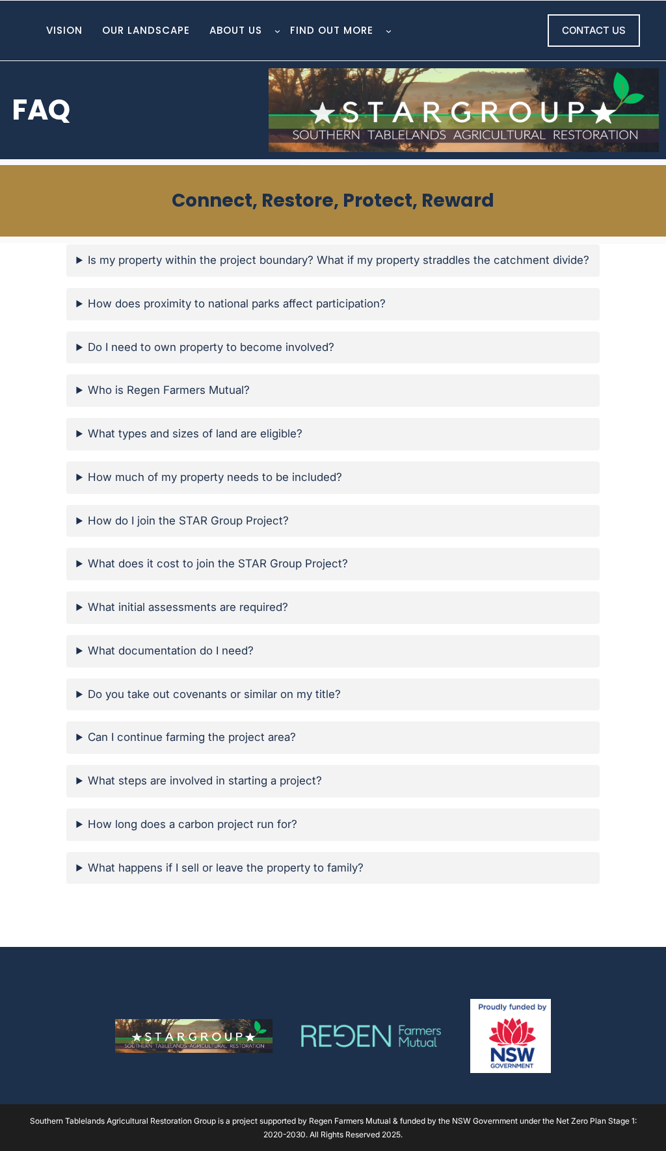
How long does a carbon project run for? (192, 824)
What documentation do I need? (171, 650)
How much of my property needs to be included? (215, 477)
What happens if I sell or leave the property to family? (226, 867)
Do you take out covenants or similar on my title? (214, 694)
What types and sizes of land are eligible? (195, 433)
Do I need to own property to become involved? (211, 347)
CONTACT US (594, 30)
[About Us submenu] (277, 31)
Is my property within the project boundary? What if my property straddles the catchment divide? (338, 259)
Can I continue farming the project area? (192, 737)
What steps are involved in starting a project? (205, 780)
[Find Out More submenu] (389, 31)
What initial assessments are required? (188, 607)
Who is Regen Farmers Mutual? (169, 389)
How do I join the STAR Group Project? (188, 520)
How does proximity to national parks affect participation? (237, 303)
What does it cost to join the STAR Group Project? (218, 563)
